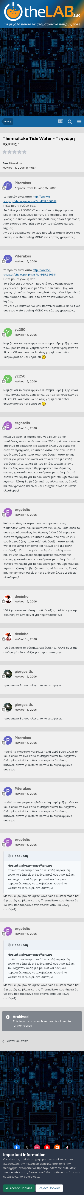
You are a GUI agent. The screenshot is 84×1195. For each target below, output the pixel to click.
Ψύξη (32, 167)
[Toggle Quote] (10, 856)
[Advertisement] (42, 72)
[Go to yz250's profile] (7, 332)
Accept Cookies (20, 1188)
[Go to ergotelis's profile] (7, 425)
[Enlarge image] (44, 357)
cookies (58, 1159)
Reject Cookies (49, 1188)
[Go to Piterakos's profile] (7, 185)
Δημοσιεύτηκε (35, 188)
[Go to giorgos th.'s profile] (7, 674)
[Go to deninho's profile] (7, 599)
